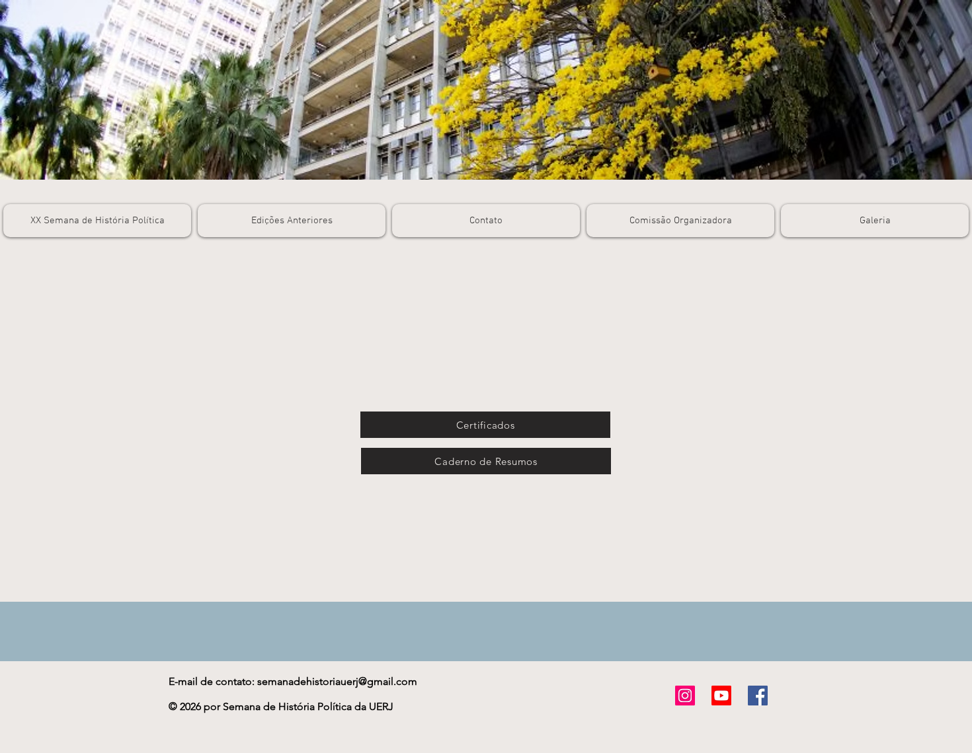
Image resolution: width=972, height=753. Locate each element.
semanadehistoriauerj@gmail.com (337, 681)
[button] (291, 220)
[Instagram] (685, 695)
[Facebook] (758, 695)
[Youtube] (721, 695)
